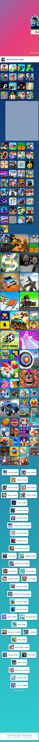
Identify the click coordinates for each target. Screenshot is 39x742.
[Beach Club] (21, 158)
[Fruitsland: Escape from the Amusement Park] (30, 214)
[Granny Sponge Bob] (13, 98)
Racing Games (13, 487)
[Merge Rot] (21, 177)
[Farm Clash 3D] (13, 186)
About (9, 737)
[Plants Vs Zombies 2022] (21, 186)
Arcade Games (22, 480)
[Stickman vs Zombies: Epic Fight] (21, 71)
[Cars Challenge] (4, 223)
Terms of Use (27, 737)
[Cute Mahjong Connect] (30, 89)
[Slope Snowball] (30, 195)
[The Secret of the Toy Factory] (21, 89)
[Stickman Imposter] (30, 71)
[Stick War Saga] (4, 195)
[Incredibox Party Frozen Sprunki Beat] (13, 149)
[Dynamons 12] (4, 232)
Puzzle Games (12, 495)
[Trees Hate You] (21, 214)
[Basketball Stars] (13, 214)
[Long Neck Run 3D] (13, 204)
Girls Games (31, 487)
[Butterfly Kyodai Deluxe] (13, 223)
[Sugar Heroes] (21, 223)
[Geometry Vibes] (4, 204)
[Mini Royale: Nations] (4, 214)
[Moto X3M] (30, 177)
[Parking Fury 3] (4, 158)
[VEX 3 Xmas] (13, 177)
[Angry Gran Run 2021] (13, 89)
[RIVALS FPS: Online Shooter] (30, 149)
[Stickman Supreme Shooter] (30, 80)
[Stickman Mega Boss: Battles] (13, 80)
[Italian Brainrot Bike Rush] (21, 149)
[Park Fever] (4, 98)
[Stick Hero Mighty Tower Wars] (21, 195)
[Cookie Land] (30, 204)
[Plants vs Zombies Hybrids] (13, 168)
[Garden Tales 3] (30, 158)
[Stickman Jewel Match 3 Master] (21, 80)
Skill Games (31, 472)
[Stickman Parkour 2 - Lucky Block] (13, 71)
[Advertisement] (19, 711)
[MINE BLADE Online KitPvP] (30, 98)
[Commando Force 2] (30, 223)
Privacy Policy (17, 737)
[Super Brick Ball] (13, 158)
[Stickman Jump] (4, 89)
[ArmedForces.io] (30, 168)
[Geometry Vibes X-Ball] (4, 177)
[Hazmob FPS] (4, 149)
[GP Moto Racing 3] (21, 204)
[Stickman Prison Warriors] (4, 80)
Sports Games (31, 495)
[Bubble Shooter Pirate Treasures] (21, 98)
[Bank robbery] (4, 186)
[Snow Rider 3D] (13, 195)
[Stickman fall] (4, 71)
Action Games (13, 472)
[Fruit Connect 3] (4, 168)
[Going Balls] (30, 186)
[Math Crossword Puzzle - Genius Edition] (21, 168)
